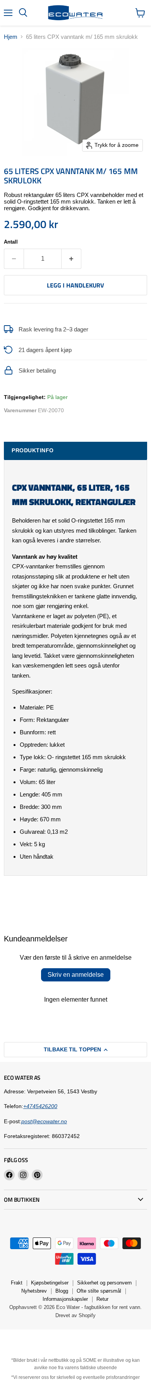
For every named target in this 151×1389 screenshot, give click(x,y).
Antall (11, 242)
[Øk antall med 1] (71, 259)
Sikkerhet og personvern (104, 1283)
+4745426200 (40, 1106)
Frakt (16, 1283)
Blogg (61, 1291)
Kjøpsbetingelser (50, 1283)
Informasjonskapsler (65, 1299)
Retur (102, 1299)
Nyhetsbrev (34, 1291)
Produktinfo (33, 450)
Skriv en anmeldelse (76, 974)
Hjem (10, 36)
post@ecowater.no (44, 1121)
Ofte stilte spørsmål (99, 1291)
